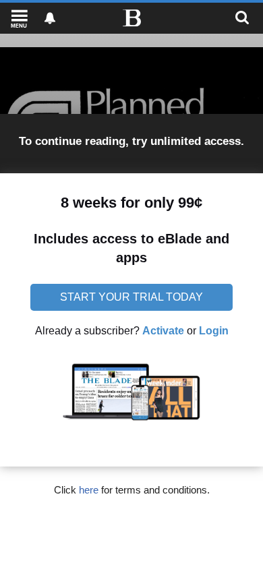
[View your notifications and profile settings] (49, 18)
